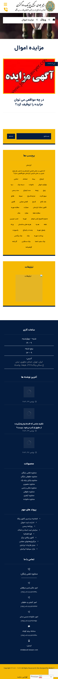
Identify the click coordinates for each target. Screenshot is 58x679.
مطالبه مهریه (15, 207)
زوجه (36, 190)
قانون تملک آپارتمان (39, 207)
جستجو (11, 136)
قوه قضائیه (27, 534)
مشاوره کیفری (29, 495)
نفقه (45, 224)
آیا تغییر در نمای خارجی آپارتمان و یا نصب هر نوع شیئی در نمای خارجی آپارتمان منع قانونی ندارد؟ (29, 172)
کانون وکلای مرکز (27, 537)
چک (28, 236)
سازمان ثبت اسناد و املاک (27, 530)
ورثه (12, 224)
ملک (18, 213)
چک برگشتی (18, 236)
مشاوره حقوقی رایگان (29, 476)
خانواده (31, 185)
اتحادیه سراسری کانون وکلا (27, 518)
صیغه (20, 196)
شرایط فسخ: (31, 196)
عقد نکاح (43, 202)
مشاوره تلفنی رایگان (29, 473)
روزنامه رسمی (27, 526)
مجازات (26, 207)
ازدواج (42, 179)
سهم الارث (43, 196)
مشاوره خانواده (29, 499)
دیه (12, 185)
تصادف (25, 179)
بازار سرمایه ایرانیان (27, 549)
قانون (13, 202)
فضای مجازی (24, 202)
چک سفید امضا (40, 241)
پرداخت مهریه (38, 236)
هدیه (37, 224)
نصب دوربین (14, 219)
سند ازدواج (27, 190)
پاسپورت (15, 230)
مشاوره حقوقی (29, 491)
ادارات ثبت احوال (27, 522)
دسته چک (21, 185)
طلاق (12, 196)
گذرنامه (14, 241)
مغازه (26, 213)
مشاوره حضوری (29, 484)
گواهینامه (29, 247)
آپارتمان (28, 165)
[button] (5, 4)
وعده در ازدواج (28, 230)
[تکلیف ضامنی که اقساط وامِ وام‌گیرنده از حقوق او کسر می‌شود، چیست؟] (29, 413)
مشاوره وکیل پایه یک (29, 480)
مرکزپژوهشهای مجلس (27, 541)
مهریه (25, 219)
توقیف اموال (42, 185)
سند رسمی (15, 190)
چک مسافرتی (26, 241)
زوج (44, 190)
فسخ (34, 202)
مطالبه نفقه (36, 213)
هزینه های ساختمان (24, 224)
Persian (35, 676)
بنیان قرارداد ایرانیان (27, 545)
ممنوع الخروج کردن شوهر (39, 219)
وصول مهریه (41, 230)
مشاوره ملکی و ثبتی (29, 488)
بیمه (33, 179)
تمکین (16, 179)
